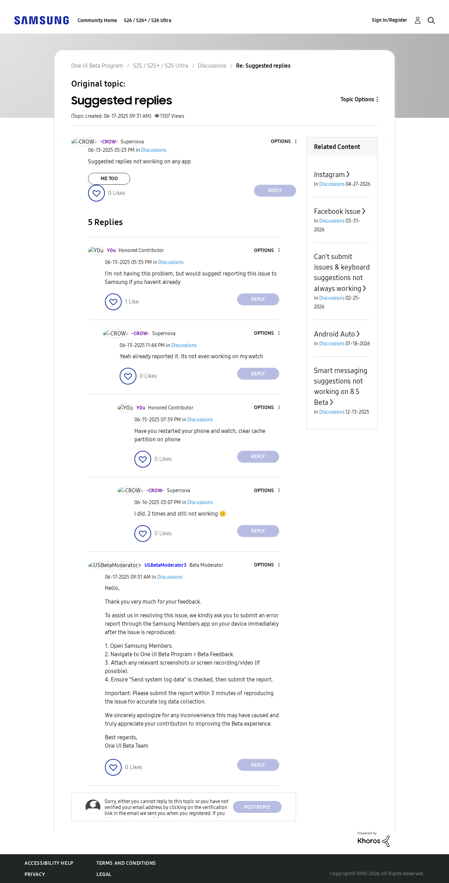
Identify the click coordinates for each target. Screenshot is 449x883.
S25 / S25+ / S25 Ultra (160, 65)
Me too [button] (109, 179)
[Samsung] (41, 19)
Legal (104, 874)
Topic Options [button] (357, 99)
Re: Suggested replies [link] (263, 65)
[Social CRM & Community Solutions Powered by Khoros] (373, 839)
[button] (284, 141)
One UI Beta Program (97, 65)
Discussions (212, 65)
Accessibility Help (49, 863)
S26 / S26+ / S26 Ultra (147, 20)
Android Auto (334, 334)
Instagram (329, 174)
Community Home (97, 20)
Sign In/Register (389, 20)
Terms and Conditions (126, 863)
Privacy (35, 874)
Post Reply (257, 807)
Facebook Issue (337, 211)
